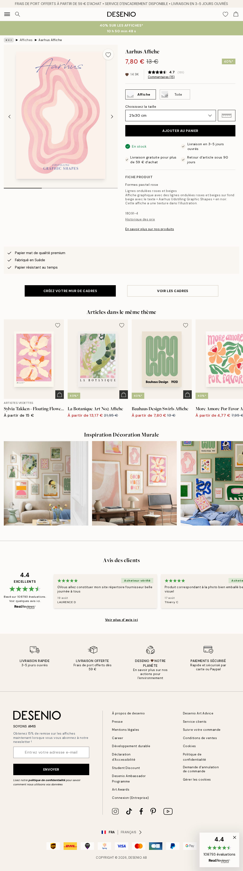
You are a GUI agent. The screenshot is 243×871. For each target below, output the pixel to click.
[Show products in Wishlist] (225, 14)
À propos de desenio (128, 713)
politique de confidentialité (46, 780)
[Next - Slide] (112, 117)
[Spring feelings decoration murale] (46, 483)
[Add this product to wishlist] (108, 54)
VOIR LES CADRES (172, 291)
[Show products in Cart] (236, 14)
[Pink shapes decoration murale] (134, 483)
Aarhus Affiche (50, 40)
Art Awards (120, 789)
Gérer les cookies (197, 780)
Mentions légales (125, 730)
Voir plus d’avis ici (121, 620)
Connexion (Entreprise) (130, 798)
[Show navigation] (7, 14)
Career (117, 738)
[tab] (23, 186)
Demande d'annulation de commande (201, 769)
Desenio (135, 858)
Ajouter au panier (180, 131)
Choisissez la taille (140, 106)
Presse (117, 722)
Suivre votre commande (202, 730)
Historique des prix (140, 219)
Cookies (189, 746)
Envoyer (51, 769)
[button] (226, 115)
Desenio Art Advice (198, 713)
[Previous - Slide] (9, 117)
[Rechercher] (17, 14)
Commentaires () (161, 77)
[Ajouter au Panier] (59, 394)
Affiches (26, 40)
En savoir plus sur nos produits (149, 229)
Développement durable (131, 746)
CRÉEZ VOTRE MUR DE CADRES (70, 291)
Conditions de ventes (200, 738)
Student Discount (126, 768)
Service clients (195, 722)
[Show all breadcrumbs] (9, 40)
